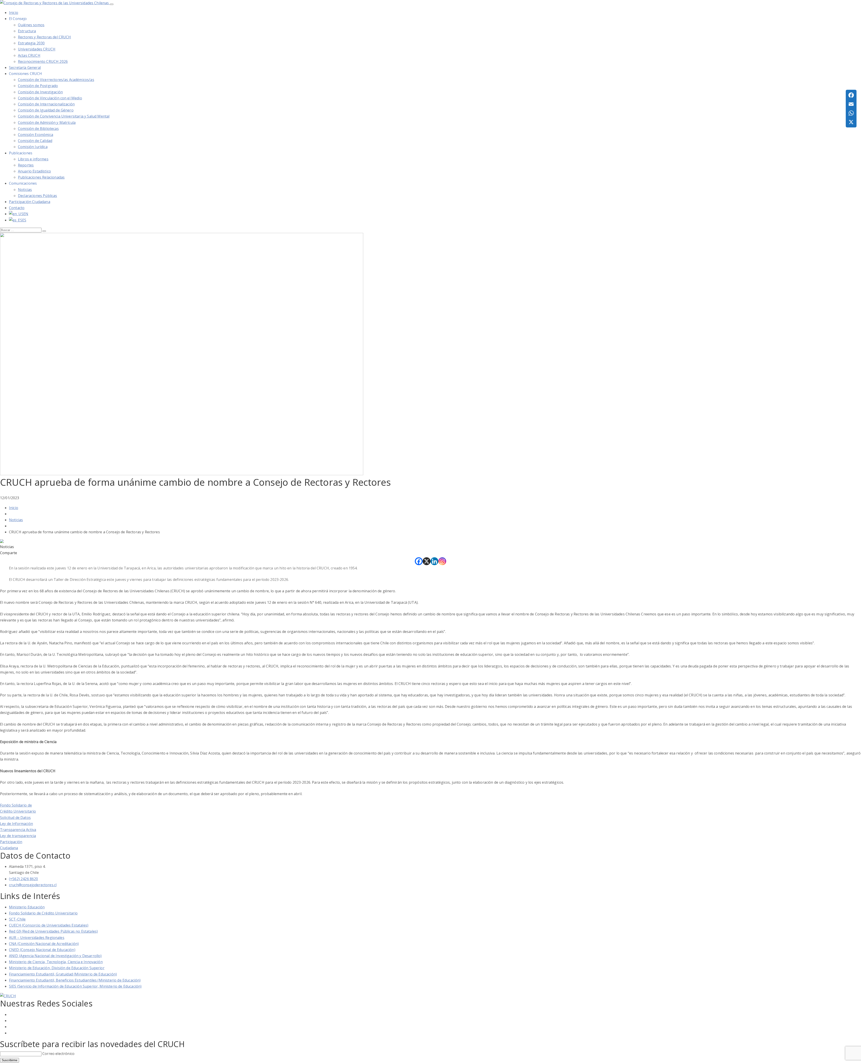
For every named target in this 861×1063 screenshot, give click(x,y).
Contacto (16, 207)
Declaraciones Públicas (37, 195)
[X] (426, 561)
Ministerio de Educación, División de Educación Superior (56, 967)
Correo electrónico (58, 1053)
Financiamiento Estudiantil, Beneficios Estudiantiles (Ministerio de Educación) (75, 980)
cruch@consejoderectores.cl (33, 884)
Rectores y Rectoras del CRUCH (44, 37)
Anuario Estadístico (34, 171)
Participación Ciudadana (29, 201)
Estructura (27, 30)
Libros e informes (33, 159)
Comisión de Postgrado (38, 85)
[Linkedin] (434, 561)
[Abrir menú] (111, 4)
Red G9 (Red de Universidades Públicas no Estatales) (53, 931)
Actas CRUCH (29, 55)
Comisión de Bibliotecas (38, 128)
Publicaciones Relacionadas (41, 177)
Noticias (25, 189)
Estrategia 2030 (31, 43)
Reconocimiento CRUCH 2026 (43, 61)
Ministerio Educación (27, 907)
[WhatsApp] (851, 113)
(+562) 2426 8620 (23, 878)
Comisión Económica (35, 134)
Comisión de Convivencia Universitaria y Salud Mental (63, 116)
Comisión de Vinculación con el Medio (50, 98)
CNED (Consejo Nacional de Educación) (42, 949)
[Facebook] (419, 561)
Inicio (13, 507)
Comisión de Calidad (35, 140)
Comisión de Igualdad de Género (46, 110)
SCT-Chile (17, 919)
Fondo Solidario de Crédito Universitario (43, 913)
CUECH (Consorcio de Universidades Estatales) (48, 925)
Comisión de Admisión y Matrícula (47, 122)
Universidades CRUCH (36, 49)
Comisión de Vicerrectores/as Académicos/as (56, 79)
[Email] (851, 104)
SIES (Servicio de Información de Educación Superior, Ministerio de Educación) (75, 986)
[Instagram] (442, 561)
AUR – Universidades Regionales (36, 937)
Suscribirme (9, 1060)
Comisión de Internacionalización (46, 104)
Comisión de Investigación (40, 92)
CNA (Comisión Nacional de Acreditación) (44, 943)
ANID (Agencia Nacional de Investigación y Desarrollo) (55, 955)
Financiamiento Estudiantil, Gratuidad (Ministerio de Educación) (63, 974)
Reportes (26, 165)
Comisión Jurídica (33, 146)
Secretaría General (25, 67)
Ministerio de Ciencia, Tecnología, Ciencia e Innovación (56, 961)
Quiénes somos (31, 24)
